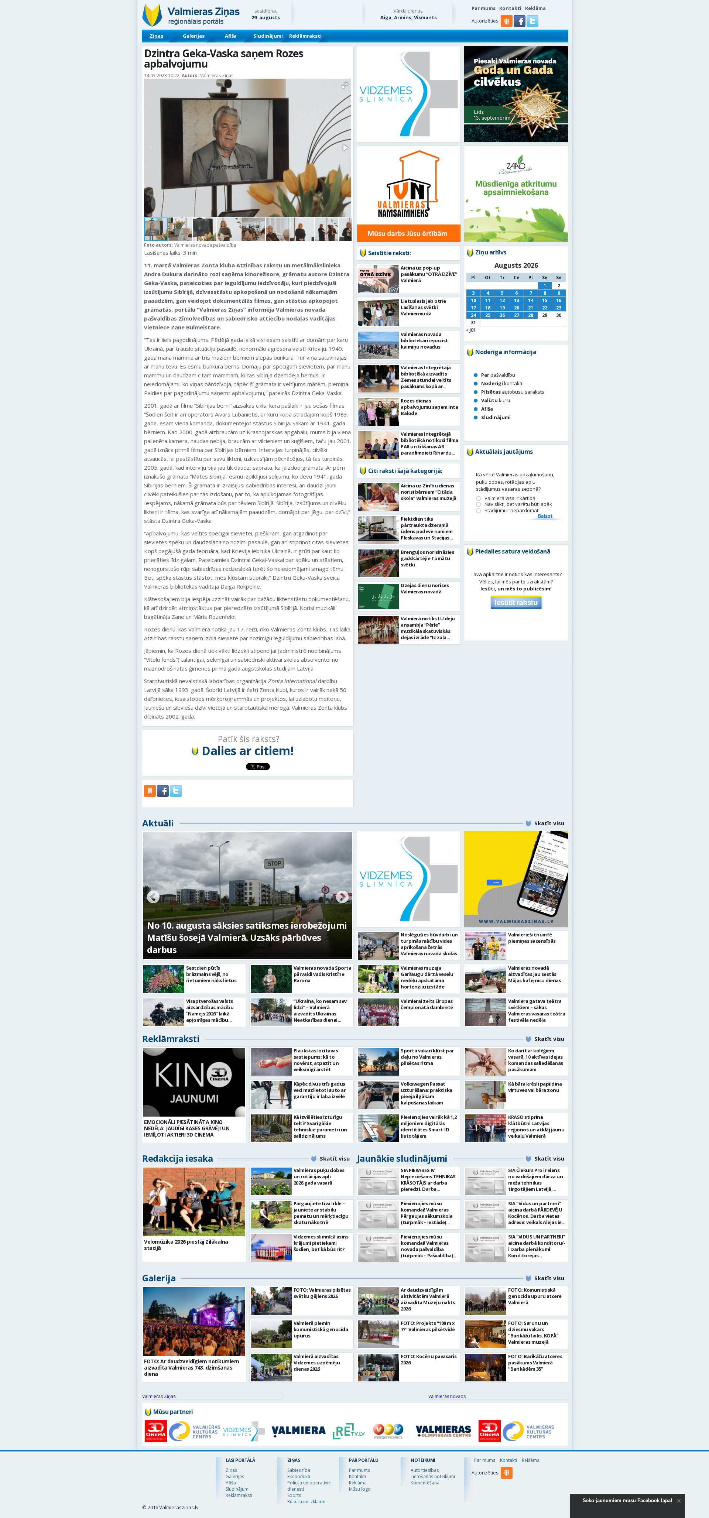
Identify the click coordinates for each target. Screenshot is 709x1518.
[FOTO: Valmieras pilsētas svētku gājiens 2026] (271, 1301)
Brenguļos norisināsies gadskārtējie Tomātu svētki (427, 558)
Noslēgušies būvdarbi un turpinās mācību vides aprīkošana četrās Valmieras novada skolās (429, 944)
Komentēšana (425, 1483)
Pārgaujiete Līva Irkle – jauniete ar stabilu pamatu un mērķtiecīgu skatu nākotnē (321, 1213)
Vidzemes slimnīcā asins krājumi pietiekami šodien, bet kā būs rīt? (321, 1243)
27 (516, 315)
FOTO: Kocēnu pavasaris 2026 (428, 1359)
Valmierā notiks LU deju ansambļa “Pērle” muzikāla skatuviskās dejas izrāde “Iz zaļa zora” (428, 631)
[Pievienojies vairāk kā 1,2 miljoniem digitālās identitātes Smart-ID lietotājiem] (378, 1128)
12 (502, 300)
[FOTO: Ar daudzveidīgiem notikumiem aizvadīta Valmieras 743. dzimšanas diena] (194, 1321)
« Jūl (470, 329)
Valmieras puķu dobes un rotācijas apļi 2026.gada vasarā (319, 1176)
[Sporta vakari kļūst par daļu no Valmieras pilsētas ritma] (378, 1062)
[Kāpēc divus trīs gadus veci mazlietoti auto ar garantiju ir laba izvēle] (271, 1095)
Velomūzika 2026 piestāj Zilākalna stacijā (186, 1244)
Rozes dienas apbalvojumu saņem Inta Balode (429, 407)
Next (342, 897)
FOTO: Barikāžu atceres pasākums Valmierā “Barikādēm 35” (535, 1362)
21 (530, 308)
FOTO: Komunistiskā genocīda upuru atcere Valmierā (535, 1296)
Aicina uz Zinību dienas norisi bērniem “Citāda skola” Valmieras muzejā (428, 491)
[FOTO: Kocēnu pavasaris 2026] (378, 1367)
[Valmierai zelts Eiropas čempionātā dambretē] (378, 1012)
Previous (153, 897)
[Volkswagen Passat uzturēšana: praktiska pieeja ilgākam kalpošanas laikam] (378, 1095)
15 (544, 300)
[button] (520, 25)
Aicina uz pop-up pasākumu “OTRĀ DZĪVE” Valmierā (429, 274)
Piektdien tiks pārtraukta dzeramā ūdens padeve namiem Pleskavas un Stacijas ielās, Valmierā (427, 531)
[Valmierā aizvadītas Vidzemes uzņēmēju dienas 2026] (271, 1367)
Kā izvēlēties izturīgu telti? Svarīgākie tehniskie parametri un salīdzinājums (320, 1126)
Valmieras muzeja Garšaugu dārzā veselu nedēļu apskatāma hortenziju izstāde (427, 977)
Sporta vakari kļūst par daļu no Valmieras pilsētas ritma (427, 1056)
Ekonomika (298, 1476)
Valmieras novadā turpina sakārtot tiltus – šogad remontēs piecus (237, 943)
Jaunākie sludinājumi (402, 1158)
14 (530, 300)
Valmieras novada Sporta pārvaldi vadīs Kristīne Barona (323, 974)
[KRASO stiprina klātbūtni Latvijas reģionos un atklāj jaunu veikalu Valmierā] (485, 1128)
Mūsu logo (360, 1489)
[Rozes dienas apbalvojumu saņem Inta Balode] (378, 412)
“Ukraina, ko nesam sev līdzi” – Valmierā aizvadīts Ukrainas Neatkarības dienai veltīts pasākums (320, 1013)
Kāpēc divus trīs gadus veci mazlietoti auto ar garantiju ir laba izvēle (320, 1090)
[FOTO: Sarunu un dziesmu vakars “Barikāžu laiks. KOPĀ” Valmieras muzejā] (485, 1334)
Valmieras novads (447, 1396)
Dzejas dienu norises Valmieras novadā (425, 588)
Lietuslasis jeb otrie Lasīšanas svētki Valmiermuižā (423, 307)
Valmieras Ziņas (158, 1396)
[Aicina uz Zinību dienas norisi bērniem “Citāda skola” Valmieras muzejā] (378, 497)
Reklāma (535, 8)
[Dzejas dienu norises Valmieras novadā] (378, 596)
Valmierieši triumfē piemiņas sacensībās (532, 937)
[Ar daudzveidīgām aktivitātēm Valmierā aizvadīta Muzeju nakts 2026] (378, 1301)
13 (516, 300)
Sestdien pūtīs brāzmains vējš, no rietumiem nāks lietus (211, 974)
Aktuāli (158, 823)
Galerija (158, 1278)
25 (487, 315)
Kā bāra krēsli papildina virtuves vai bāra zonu (535, 1086)
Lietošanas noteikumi (433, 1476)
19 (502, 308)
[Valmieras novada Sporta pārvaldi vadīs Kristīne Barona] (271, 979)
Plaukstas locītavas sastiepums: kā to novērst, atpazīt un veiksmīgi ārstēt (316, 1060)
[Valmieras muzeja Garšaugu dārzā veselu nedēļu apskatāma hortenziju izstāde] (378, 979)
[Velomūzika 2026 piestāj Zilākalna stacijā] (194, 1201)
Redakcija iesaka (177, 1158)
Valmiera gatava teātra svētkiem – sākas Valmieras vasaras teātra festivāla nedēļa (536, 1010)
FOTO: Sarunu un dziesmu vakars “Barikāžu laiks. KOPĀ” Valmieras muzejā (533, 1332)
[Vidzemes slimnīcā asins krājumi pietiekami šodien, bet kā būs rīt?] (271, 1248)
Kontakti (510, 8)
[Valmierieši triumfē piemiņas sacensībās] (485, 946)
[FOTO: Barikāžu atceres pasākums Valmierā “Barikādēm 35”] (485, 1367)
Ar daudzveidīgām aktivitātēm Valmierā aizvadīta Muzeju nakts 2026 (428, 1299)
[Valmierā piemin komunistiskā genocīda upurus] (271, 1334)
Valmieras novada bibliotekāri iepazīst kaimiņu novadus (424, 340)
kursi (495, 400)
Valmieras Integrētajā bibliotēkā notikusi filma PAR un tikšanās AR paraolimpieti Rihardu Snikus (429, 446)
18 (487, 308)
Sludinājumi (268, 35)
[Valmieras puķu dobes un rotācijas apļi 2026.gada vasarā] (271, 1181)
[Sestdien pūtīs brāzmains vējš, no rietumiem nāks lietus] (163, 979)
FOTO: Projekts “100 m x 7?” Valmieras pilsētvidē (428, 1326)
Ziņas (156, 35)
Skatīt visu (549, 823)
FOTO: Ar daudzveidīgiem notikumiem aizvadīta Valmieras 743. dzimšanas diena (191, 1367)
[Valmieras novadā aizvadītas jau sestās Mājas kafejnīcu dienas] (485, 979)
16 (558, 300)
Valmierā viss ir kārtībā (509, 498)
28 (530, 315)
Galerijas (194, 35)
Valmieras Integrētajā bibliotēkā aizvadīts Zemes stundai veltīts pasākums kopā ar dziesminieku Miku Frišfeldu (426, 383)
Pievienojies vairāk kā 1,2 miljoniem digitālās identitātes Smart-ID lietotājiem (428, 1126)
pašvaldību (498, 374)
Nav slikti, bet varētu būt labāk (518, 504)
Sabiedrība (298, 1470)
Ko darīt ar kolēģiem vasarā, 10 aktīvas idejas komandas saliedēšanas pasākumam (535, 1060)
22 (544, 308)
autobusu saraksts (512, 391)
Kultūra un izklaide (306, 1501)
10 (473, 300)
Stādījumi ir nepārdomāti (512, 510)
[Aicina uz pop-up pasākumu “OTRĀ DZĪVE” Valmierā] (378, 279)
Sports (294, 1495)
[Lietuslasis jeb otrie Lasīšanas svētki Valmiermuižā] (378, 312)
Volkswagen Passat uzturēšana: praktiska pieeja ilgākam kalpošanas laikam (426, 1093)
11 (487, 300)
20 (516, 308)
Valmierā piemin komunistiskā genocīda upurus (321, 1329)
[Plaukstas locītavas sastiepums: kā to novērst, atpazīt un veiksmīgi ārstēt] (271, 1062)
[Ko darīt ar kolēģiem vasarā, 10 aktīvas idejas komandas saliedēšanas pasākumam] (485, 1062)
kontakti (501, 383)
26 (502, 315)
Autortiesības (425, 1470)
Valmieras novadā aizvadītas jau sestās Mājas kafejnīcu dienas (534, 974)
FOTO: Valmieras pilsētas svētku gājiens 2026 (322, 1292)
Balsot (545, 516)
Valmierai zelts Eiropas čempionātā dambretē (427, 1004)
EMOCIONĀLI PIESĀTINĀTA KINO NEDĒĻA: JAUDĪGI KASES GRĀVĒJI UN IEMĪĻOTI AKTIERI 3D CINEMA (186, 1128)
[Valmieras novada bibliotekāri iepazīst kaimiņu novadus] (378, 345)
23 (558, 308)
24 (473, 315)
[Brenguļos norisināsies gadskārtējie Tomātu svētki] (378, 563)
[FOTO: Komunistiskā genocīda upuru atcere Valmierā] (485, 1301)
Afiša (231, 35)
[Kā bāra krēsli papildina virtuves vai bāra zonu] (485, 1095)
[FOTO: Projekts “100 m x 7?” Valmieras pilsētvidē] (378, 1334)
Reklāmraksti (305, 35)
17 (473, 308)
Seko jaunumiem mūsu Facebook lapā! (627, 1500)
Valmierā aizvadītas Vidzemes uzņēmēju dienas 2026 (317, 1362)
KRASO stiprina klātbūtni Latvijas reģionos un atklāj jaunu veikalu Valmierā (536, 1126)
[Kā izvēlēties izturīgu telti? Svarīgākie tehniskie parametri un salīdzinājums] (271, 1128)
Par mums (484, 8)
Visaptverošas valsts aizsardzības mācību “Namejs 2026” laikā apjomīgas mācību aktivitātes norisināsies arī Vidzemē (213, 1017)
